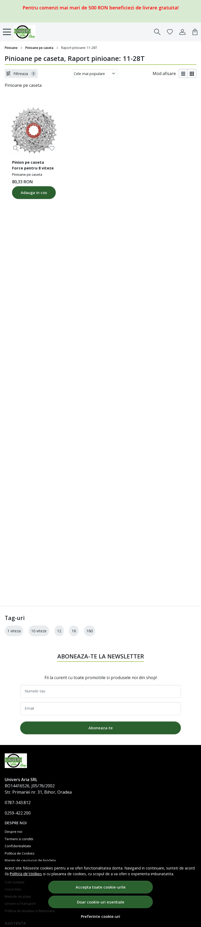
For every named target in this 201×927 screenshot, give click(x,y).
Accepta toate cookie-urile (101, 887)
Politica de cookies (26, 873)
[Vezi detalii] (16, 148)
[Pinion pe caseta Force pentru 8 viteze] (34, 130)
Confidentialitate (18, 846)
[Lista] (183, 73)
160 (89, 630)
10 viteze (39, 630)
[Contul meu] (182, 32)
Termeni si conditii (19, 839)
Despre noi (13, 831)
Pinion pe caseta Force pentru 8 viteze (33, 165)
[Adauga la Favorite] (52, 148)
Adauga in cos (34, 192)
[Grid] (192, 73)
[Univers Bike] (31, 31)
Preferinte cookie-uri (100, 916)
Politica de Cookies (20, 853)
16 (74, 630)
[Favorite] (170, 32)
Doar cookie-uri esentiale (100, 902)
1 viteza (14, 630)
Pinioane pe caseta (39, 48)
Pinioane (11, 48)
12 (59, 630)
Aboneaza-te (100, 727)
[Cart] (195, 32)
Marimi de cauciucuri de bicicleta (30, 860)
